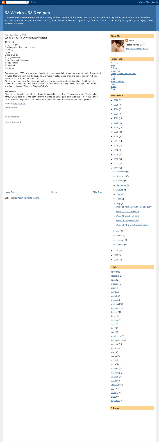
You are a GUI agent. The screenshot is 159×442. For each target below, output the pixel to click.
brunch (114, 300)
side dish (115, 384)
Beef (113, 66)
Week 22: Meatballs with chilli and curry (134, 207)
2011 (116, 168)
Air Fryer (114, 63)
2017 (116, 141)
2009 (116, 255)
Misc (113, 79)
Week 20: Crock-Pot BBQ (127, 216)
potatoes (114, 368)
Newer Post (10, 192)
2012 (116, 163)
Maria (131, 40)
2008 (116, 260)
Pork (113, 84)
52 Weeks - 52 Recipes (27, 13)
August (119, 190)
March (119, 235)
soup (113, 388)
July (118, 194)
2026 (116, 100)
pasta (113, 356)
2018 (116, 136)
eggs (113, 324)
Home (54, 192)
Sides (113, 86)
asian (113, 280)
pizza (113, 360)
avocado (114, 284)
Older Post (97, 192)
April (118, 231)
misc (113, 352)
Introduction (116, 336)
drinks (113, 316)
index (113, 332)
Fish (113, 76)
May (118, 203)
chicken (114, 304)
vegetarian (115, 400)
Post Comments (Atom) (28, 198)
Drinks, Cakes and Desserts (123, 73)
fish (112, 328)
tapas (113, 396)
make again (116, 340)
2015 (116, 150)
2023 (116, 114)
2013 (116, 159)
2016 (116, 145)
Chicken (114, 68)
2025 (116, 105)
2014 (116, 154)
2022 (116, 118)
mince (113, 348)
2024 (116, 109)
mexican (114, 344)
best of (114, 296)
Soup (113, 89)
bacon (113, 288)
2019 (116, 132)
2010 (116, 250)
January (120, 244)
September (121, 185)
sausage (14, 107)
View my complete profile (136, 49)
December (121, 172)
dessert (114, 312)
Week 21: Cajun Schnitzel (127, 211)
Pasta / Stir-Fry (118, 81)
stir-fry (113, 392)
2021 (116, 123)
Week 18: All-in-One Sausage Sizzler (132, 225)
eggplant (114, 320)
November (121, 176)
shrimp (114, 380)
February (120, 240)
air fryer (114, 272)
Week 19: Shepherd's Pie (127, 220)
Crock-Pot (115, 71)
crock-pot (115, 308)
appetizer (115, 276)
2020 (116, 127)
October (120, 181)
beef (113, 292)
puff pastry (115, 372)
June (118, 199)
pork (113, 364)
